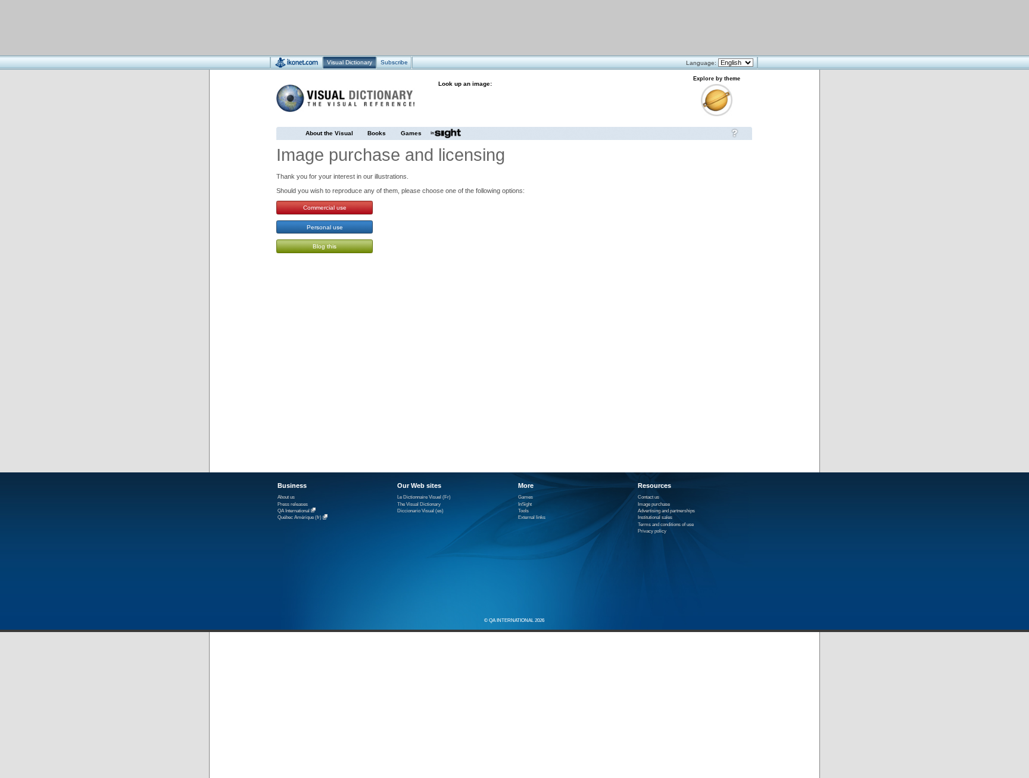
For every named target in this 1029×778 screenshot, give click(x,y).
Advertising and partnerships (666, 511)
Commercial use (325, 207)
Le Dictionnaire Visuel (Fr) (424, 497)
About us (286, 497)
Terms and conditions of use (666, 524)
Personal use (325, 227)
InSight (525, 504)
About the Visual (329, 133)
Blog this (324, 246)
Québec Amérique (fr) (299, 518)
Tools (523, 511)
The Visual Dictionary (419, 504)
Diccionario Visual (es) (420, 511)
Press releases (292, 504)
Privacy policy (652, 531)
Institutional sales (655, 517)
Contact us (648, 497)
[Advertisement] (479, 27)
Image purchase (654, 504)
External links (531, 517)
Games (411, 133)
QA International (293, 511)
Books (376, 133)
